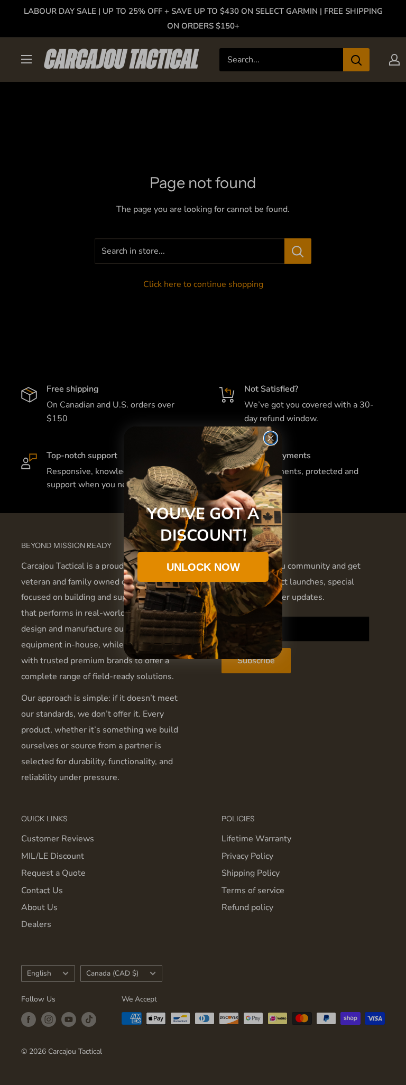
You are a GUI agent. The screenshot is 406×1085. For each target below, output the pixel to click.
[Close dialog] (270, 438)
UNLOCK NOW (203, 567)
